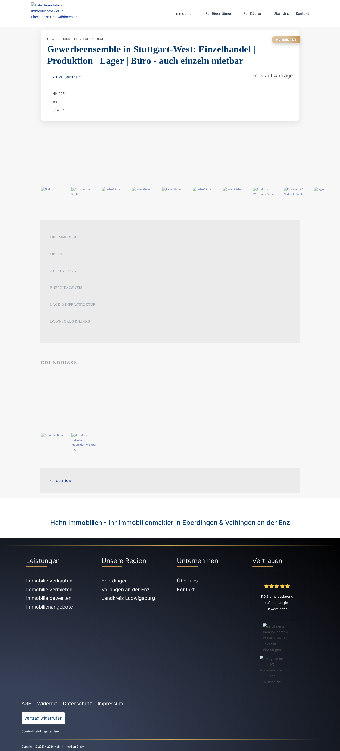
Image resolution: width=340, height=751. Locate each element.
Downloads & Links (70, 321)
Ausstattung (63, 271)
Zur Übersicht (60, 480)
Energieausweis (66, 287)
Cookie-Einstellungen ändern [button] (40, 731)
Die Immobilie (63, 237)
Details (57, 254)
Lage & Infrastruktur (73, 304)
